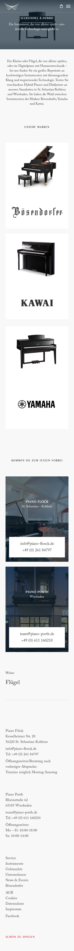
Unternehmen (16, 875)
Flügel (13, 682)
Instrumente (14, 864)
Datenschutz (15, 904)
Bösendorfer (14, 886)
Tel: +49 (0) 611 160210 (23, 818)
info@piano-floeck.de (21, 749)
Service (11, 858)
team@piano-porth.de (21, 812)
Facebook (12, 916)
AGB (9, 893)
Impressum (14, 909)
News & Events (17, 880)
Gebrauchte (14, 869)
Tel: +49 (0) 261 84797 (22, 754)
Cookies (11, 898)
